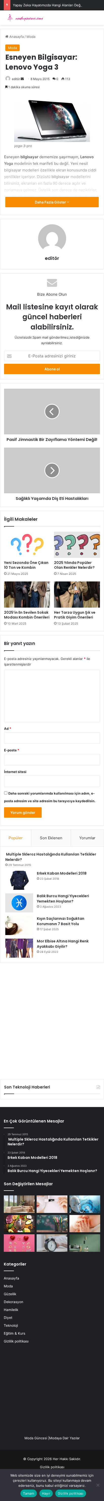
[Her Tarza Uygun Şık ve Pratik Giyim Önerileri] (77, 594)
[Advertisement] (52, 1019)
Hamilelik (11, 1310)
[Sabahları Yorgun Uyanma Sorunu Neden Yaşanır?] (52, 1243)
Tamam (28, 1493)
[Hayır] (97, 1485)
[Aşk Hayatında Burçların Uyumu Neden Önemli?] (19, 1243)
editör (16, 79)
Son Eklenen (51, 837)
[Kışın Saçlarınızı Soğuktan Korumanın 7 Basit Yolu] (19, 925)
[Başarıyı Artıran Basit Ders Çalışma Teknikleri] (52, 1224)
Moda (31, 37)
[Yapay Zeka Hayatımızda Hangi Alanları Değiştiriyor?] (84, 1204)
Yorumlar (87, 837)
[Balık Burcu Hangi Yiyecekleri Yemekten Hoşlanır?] (19, 902)
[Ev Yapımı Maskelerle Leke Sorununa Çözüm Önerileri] (52, 1204)
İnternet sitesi (15, 772)
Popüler (16, 837)
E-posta (11, 750)
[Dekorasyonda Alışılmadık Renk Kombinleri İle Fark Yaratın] (84, 1243)
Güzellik (10, 1294)
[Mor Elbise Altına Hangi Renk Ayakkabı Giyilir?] (19, 948)
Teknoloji (11, 1325)
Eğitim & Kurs (14, 1333)
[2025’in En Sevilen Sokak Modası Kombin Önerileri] (27, 594)
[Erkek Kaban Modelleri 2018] (19, 880)
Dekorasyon (13, 1302)
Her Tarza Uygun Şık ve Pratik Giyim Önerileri (74, 615)
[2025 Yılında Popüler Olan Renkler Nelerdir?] (77, 545)
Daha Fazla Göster (51, 202)
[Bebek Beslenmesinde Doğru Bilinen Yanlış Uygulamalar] (84, 1224)
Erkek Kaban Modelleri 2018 (62, 873)
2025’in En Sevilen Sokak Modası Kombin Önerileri (26, 615)
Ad (7, 728)
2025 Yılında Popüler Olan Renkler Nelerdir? (74, 565)
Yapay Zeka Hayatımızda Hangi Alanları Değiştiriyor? (53, 5)
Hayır (46, 1493)
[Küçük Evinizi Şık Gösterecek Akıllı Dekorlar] (19, 1204)
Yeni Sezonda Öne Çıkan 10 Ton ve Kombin (26, 565)
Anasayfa (16, 37)
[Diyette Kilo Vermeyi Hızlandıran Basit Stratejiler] (19, 1224)
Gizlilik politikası (16, 1341)
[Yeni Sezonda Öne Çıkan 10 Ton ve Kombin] (27, 545)
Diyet (8, 1318)
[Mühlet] (24, 17)
